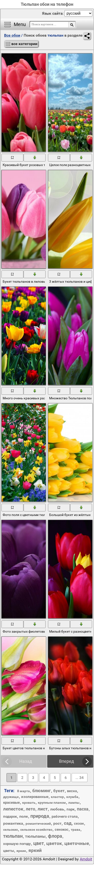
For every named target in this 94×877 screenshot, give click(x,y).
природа (39, 816)
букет (59, 790)
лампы (74, 802)
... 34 (79, 777)
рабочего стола (65, 816)
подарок (10, 816)
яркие (21, 851)
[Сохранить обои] (35, 157)
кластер (57, 797)
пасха (82, 808)
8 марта (23, 791)
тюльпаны (35, 836)
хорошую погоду (17, 844)
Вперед (66, 761)
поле (23, 816)
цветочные (76, 843)
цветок (54, 843)
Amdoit (86, 859)
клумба (72, 797)
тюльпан (13, 836)
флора (55, 836)
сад (68, 823)
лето (30, 808)
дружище (11, 797)
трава (75, 829)
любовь (57, 809)
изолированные (34, 797)
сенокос (61, 829)
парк (70, 809)
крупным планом (52, 802)
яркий (35, 850)
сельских (10, 829)
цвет (38, 843)
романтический (38, 823)
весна (72, 791)
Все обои (12, 35)
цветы (8, 851)
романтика (13, 823)
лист (43, 809)
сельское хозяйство (36, 829)
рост (57, 823)
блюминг (41, 790)
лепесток (13, 809)
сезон (79, 823)
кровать (28, 802)
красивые (11, 802)
